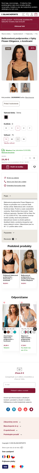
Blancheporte (29, 97)
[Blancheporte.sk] (10, 14)
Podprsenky (29, 34)
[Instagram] (14, 409)
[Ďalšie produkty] (35, 270)
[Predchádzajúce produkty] (4, 270)
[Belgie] (9, 456)
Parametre (8, 233)
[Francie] (4, 456)
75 (6, 139)
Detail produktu (17, 348)
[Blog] (31, 409)
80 (12, 139)
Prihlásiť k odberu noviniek (19, 390)
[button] (4, 329)
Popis (6, 196)
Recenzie (8, 239)
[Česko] (13, 456)
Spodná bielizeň (18, 34)
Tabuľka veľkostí (9, 143)
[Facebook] (8, 409)
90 (24, 139)
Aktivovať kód (19, 26)
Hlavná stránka (6, 34)
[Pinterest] (19, 409)
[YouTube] (25, 409)
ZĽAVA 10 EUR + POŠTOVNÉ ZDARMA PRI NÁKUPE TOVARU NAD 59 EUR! (17, 21)
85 (18, 139)
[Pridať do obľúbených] (34, 167)
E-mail (7, 384)
